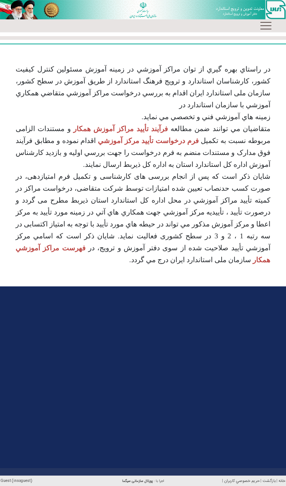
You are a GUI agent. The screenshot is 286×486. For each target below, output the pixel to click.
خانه (282, 481)
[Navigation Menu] (265, 25)
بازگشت (269, 481)
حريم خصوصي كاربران (242, 481)
